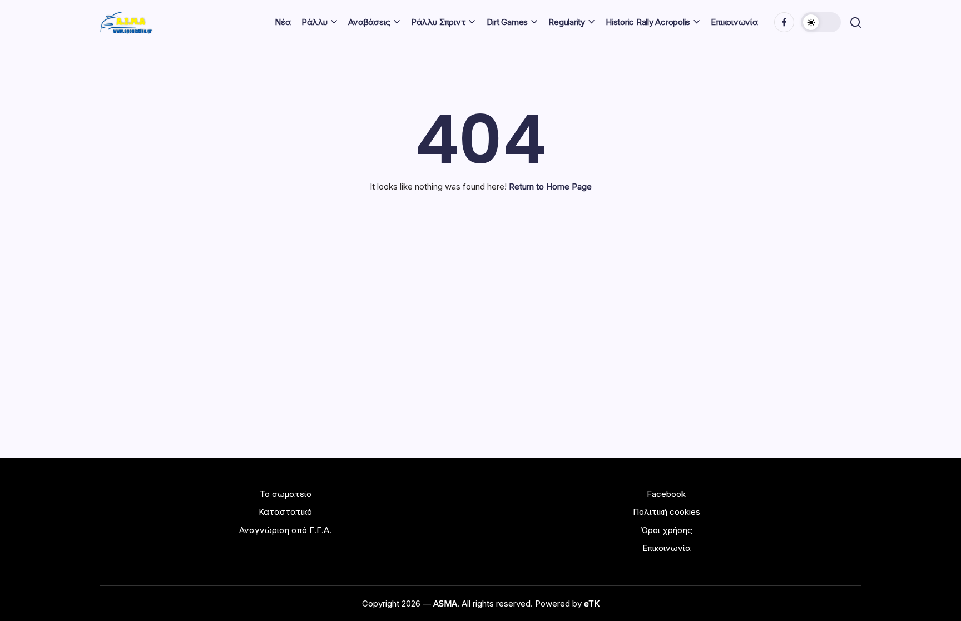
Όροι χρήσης (666, 530)
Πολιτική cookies (666, 511)
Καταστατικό (285, 511)
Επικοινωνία (666, 548)
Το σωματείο (285, 494)
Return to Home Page (550, 186)
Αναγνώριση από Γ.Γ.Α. (285, 530)
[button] (821, 22)
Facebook (666, 494)
